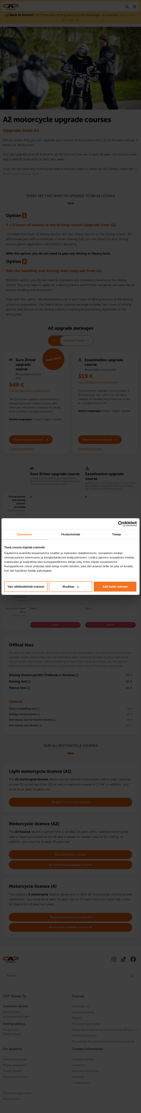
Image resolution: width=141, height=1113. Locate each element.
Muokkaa (68, 586)
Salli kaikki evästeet (115, 586)
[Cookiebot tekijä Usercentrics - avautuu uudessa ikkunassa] (121, 523)
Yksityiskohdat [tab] (70, 534)
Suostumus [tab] (24, 534)
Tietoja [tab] (116, 534)
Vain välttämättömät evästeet (26, 586)
